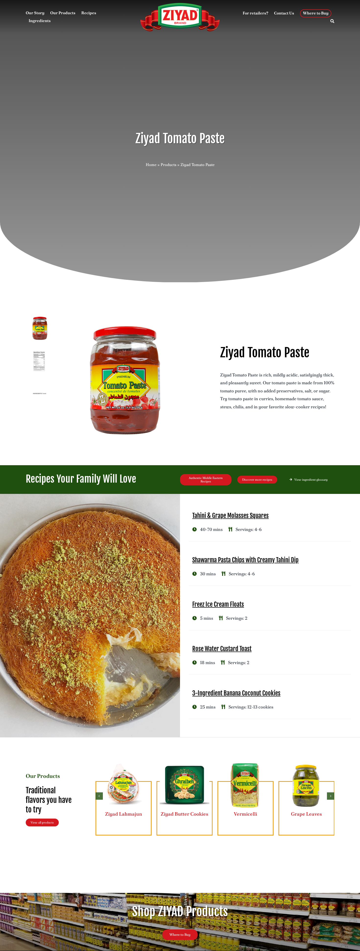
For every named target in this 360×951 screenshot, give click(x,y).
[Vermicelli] (245, 762)
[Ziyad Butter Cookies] (184, 762)
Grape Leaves (306, 814)
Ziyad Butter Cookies (184, 814)
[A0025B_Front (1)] (125, 380)
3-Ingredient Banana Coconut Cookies (236, 693)
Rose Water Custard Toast (222, 649)
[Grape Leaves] (306, 762)
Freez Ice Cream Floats (218, 604)
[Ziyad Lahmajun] (123, 762)
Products (168, 164)
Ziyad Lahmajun (123, 814)
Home (151, 164)
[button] (99, 796)
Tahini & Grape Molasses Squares (230, 515)
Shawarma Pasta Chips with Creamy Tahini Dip (245, 560)
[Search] (332, 21)
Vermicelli (245, 814)
